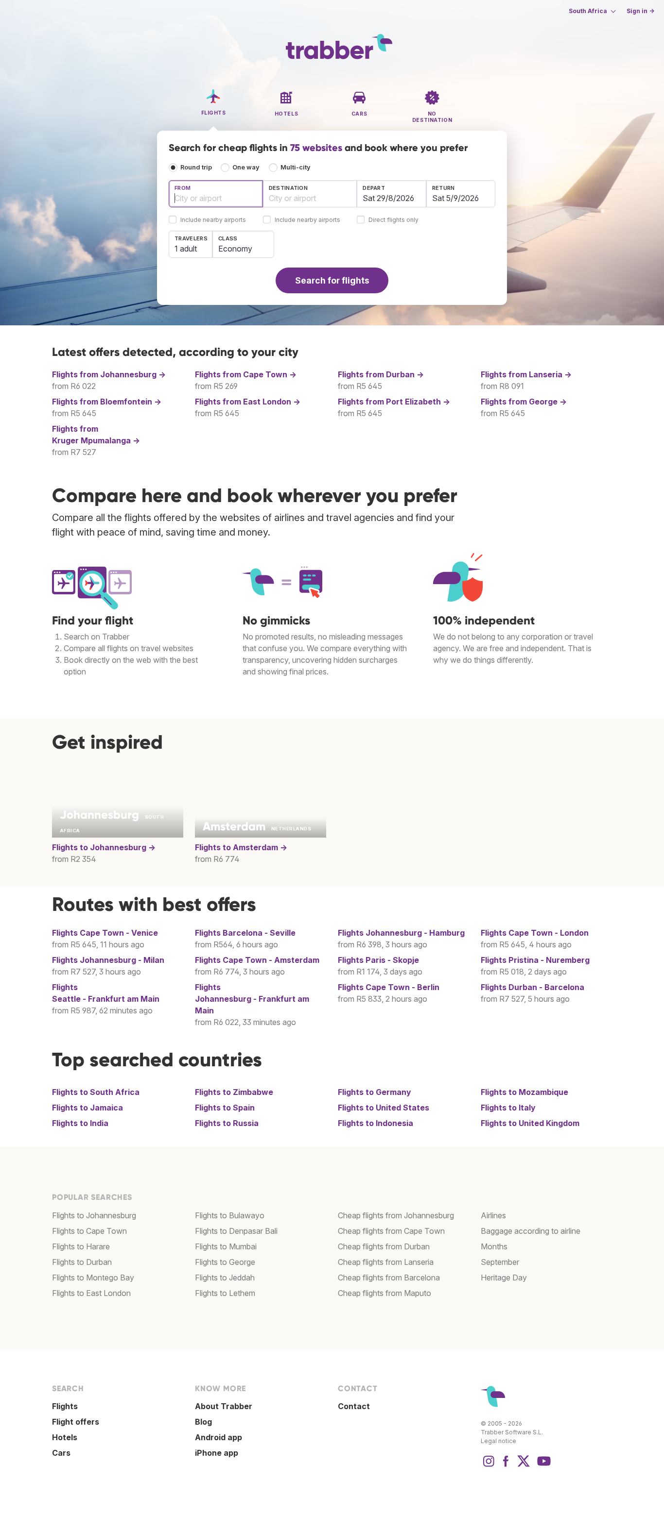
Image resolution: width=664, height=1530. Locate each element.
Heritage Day (504, 1277)
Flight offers (75, 1422)
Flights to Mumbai (226, 1246)
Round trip (196, 167)
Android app (218, 1437)
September (500, 1262)
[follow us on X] (523, 1466)
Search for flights (332, 280)
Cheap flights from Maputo (384, 1293)
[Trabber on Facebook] (506, 1466)
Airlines (493, 1215)
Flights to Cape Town (89, 1231)
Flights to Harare (81, 1246)
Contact (354, 1406)
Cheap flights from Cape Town (391, 1231)
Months (494, 1246)
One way (246, 167)
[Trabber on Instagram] (488, 1466)
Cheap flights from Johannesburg (396, 1215)
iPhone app (216, 1453)
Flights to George (225, 1262)
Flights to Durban (82, 1262)
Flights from (109, 374)
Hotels (64, 1437)
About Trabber (223, 1406)
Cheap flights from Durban (384, 1246)
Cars (61, 1453)
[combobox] (216, 193)
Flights (105, 933)
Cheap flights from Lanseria (386, 1262)
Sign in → (640, 11)
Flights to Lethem (225, 1293)
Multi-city (295, 167)
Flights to (104, 847)
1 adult (186, 248)
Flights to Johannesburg (94, 1215)
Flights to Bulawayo (229, 1215)
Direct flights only (393, 220)
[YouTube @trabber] (542, 1466)
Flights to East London (91, 1293)
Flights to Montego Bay (93, 1277)
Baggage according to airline (530, 1231)
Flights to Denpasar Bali (236, 1231)
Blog (203, 1422)
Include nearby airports (213, 220)
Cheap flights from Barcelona (389, 1277)
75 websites (316, 147)
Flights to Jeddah (225, 1277)
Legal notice (498, 1441)
